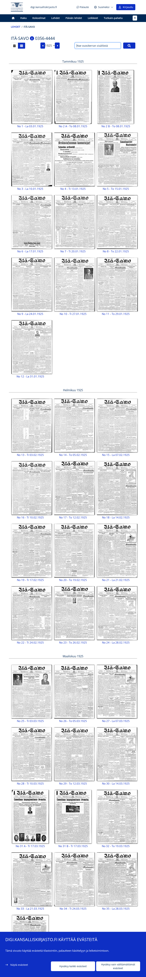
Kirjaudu (127, 7)
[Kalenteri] (14, 46)
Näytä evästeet (19, 964)
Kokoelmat (39, 18)
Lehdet (55, 18)
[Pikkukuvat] (21, 46)
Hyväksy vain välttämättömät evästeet (118, 966)
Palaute (84, 7)
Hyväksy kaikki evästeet (73, 966)
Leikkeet (93, 18)
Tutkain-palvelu (113, 18)
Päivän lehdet (74, 18)
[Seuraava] (57, 46)
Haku (23, 18)
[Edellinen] (42, 46)
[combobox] (50, 45)
